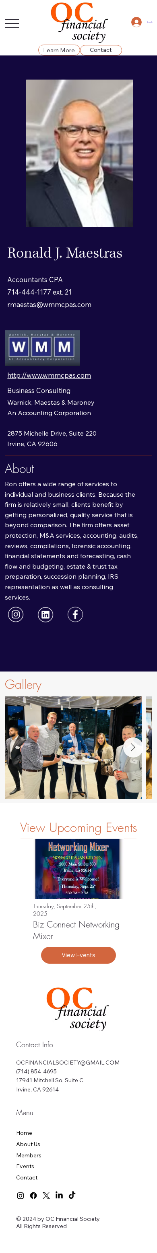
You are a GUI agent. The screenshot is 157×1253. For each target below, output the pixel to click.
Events (25, 1166)
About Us (28, 1144)
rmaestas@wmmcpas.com (49, 304)
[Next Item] (133, 747)
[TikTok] (72, 1195)
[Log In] (136, 22)
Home (24, 1132)
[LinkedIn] (59, 1195)
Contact (26, 1177)
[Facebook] (33, 1195)
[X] (46, 1195)
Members (28, 1155)
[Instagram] (20, 1195)
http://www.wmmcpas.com (49, 375)
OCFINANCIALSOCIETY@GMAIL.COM (68, 1062)
